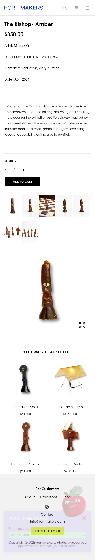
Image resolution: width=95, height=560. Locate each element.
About (29, 497)
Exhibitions (48, 497)
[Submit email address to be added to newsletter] (83, 535)
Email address (19, 529)
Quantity (10, 161)
